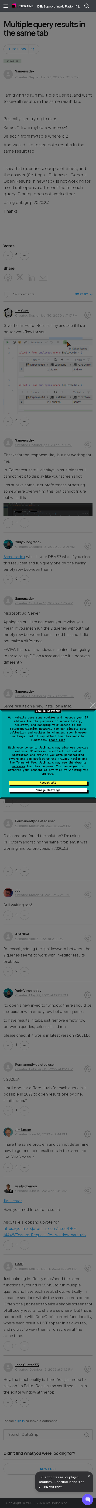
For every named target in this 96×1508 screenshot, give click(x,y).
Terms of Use (26, 762)
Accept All (48, 783)
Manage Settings (48, 790)
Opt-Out (47, 774)
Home (22, 6)
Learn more (57, 740)
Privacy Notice (69, 759)
